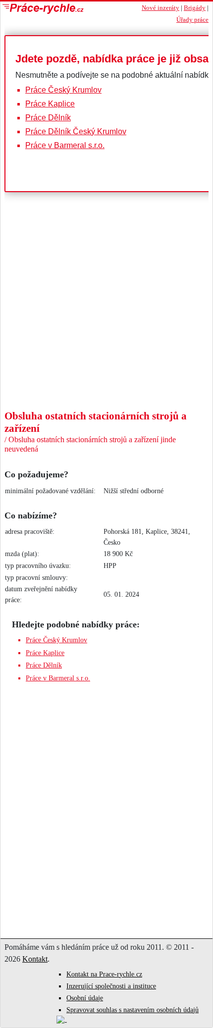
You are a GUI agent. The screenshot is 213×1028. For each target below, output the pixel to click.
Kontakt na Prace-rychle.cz (104, 974)
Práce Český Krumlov (63, 90)
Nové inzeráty (160, 7)
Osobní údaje (84, 998)
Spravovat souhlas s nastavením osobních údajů (132, 1010)
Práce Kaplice (50, 104)
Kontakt (35, 959)
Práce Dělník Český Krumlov (75, 131)
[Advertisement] (106, 335)
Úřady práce (192, 19)
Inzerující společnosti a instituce (111, 986)
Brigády (195, 7)
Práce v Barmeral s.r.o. (65, 145)
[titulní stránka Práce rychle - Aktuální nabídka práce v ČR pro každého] (62, 8)
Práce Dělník (48, 117)
